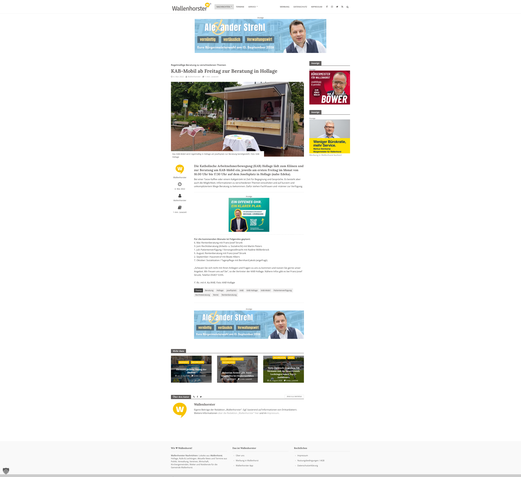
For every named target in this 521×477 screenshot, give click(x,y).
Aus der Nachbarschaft (232, 359)
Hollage (220, 290)
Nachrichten (223, 6)
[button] (6, 471)
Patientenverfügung (283, 290)
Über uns (240, 455)
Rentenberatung (229, 295)
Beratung (209, 290)
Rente (215, 295)
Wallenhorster (194, 76)
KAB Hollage (252, 290)
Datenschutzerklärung (307, 465)
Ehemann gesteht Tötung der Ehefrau (191, 369)
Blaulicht (184, 362)
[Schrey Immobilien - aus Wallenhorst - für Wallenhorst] (249, 324)
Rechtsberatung (202, 295)
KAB (241, 290)
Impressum (316, 6)
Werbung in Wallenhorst (247, 460)
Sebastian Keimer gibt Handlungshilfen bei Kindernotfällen (237, 371)
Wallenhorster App (244, 465)
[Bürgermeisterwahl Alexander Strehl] (260, 35)
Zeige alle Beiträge (294, 397)
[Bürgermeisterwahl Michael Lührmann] (249, 214)
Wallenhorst (216, 455)
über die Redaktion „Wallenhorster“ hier (238, 413)
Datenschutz (300, 6)
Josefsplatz (231, 290)
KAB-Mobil (265, 290)
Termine (240, 6)
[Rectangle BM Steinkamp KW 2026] (329, 136)
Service (252, 6)
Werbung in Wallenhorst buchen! (325, 155)
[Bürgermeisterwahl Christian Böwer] (329, 87)
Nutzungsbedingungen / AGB (310, 460)
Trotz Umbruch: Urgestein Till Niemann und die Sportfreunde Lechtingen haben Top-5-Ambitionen (283, 369)
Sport (291, 357)
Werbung (284, 6)
